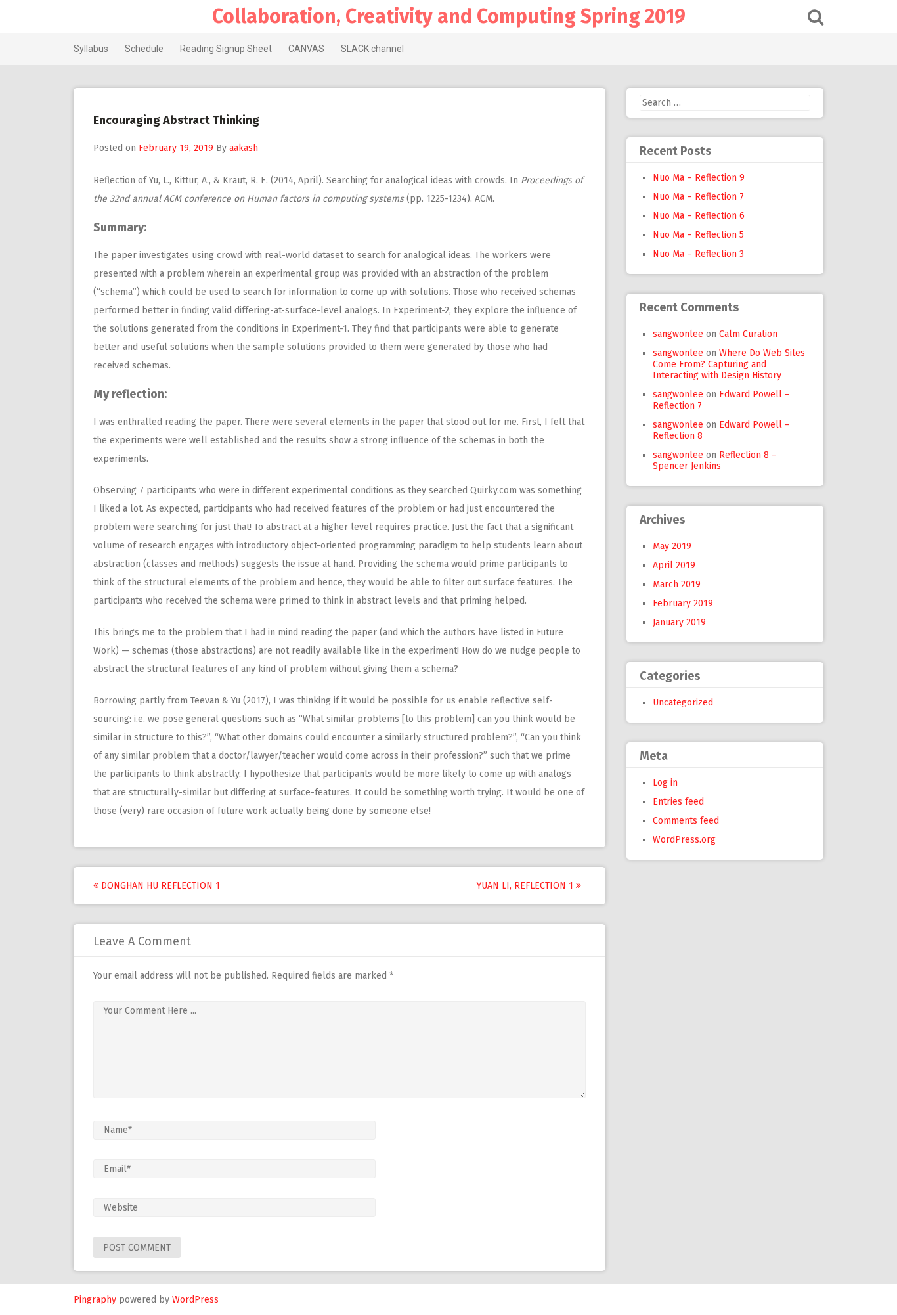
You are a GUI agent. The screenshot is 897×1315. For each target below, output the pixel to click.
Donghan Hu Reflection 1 (159, 885)
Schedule (144, 48)
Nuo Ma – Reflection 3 (698, 253)
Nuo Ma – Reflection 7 (698, 196)
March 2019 (677, 584)
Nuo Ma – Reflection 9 (699, 177)
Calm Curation (748, 334)
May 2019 (672, 546)
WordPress (195, 1299)
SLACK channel (372, 48)
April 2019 (674, 565)
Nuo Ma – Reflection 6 (699, 215)
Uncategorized (683, 702)
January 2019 (679, 622)
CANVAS (306, 48)
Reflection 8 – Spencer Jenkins (715, 460)
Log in (665, 782)
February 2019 (683, 603)
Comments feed (686, 820)
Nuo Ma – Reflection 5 (698, 234)
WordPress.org (684, 839)
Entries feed (678, 801)
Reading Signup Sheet (226, 48)
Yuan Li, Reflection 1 (526, 885)
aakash (243, 148)
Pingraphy (95, 1299)
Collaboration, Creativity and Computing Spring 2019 (449, 16)
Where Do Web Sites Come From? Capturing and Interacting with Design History (729, 364)
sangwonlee (678, 334)
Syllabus (91, 48)
